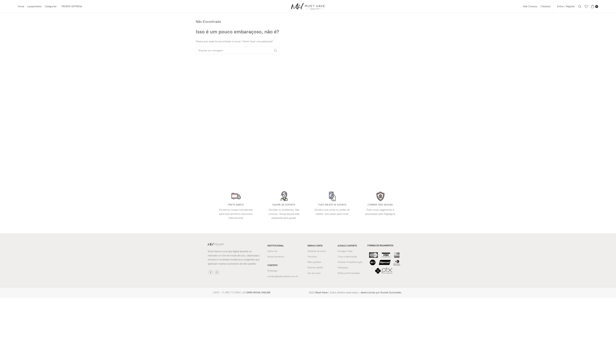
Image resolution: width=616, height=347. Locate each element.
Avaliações (343, 267)
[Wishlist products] (586, 6)
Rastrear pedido (315, 267)
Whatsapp (272, 270)
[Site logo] (308, 6)
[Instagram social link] (216, 272)
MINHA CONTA (315, 245)
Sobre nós (272, 251)
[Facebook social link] (210, 272)
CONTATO (272, 265)
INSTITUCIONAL (275, 245)
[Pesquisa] (580, 6)
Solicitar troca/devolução (350, 262)
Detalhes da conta (316, 251)
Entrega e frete (345, 251)
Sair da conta (314, 273)
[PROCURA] (275, 50)
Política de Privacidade (349, 273)
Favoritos (312, 256)
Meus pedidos (314, 262)
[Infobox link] (257, 293)
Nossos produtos (275, 256)
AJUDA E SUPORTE (347, 245)
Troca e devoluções (347, 256)
